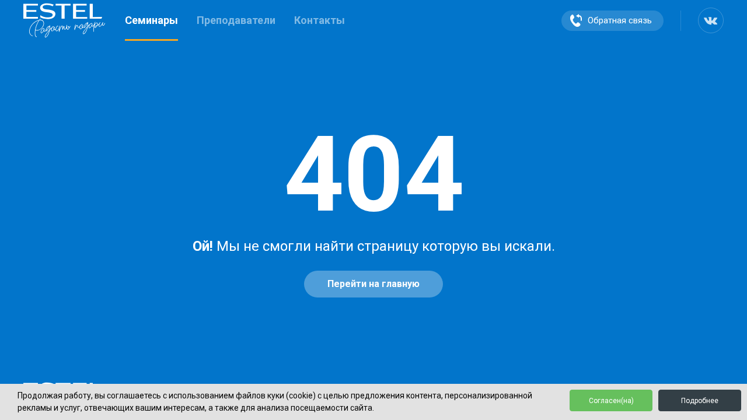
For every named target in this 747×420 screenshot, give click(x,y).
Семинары (151, 20)
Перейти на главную (373, 283)
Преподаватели (236, 20)
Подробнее (699, 401)
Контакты (319, 20)
